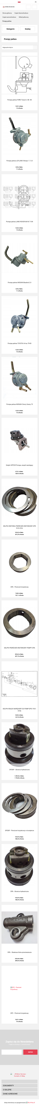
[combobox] (20, 47)
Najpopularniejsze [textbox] (8, 47)
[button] (20, 1081)
